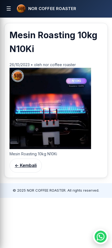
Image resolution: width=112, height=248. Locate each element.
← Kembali (26, 165)
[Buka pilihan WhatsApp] (100, 236)
